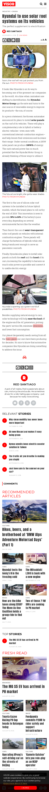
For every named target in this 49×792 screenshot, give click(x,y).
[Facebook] (4, 40)
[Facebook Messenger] (13, 40)
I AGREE (25, 788)
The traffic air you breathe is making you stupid (26, 457)
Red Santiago (14, 31)
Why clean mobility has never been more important (25, 421)
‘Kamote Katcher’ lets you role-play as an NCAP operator (35, 760)
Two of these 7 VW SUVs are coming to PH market (36, 604)
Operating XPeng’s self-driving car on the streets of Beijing (12, 760)
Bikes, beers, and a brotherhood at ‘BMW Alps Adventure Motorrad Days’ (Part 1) (22, 537)
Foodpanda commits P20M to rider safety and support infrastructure (35, 723)
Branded (6, 683)
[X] (9, 40)
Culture (5, 525)
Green (15, 11)
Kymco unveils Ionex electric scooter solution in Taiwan (27, 445)
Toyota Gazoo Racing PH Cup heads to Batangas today (12, 722)
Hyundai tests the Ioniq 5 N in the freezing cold (12, 573)
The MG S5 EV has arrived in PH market (23, 641)
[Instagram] (18, 40)
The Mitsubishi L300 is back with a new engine (35, 573)
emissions (38, 325)
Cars (4, 567)
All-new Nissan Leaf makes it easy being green (25, 433)
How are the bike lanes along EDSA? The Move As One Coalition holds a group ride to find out (12, 609)
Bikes (4, 598)
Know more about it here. (15, 783)
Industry (6, 11)
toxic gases (11, 339)
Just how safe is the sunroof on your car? (26, 470)
